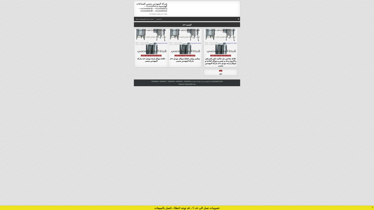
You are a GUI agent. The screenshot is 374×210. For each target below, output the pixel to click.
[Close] (372, 207)
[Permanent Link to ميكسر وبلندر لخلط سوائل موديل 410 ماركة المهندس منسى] (185, 41)
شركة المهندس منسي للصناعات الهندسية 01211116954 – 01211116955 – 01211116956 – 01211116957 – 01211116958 (151, 7)
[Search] (238, 19)
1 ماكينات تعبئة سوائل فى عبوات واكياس (221, 55)
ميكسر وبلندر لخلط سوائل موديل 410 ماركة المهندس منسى (185, 59)
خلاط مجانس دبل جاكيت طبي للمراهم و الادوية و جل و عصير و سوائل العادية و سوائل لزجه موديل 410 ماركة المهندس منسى (220, 62)
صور (221, 71)
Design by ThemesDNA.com (187, 84)
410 (220, 73)
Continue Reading (220, 52)
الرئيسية (159, 19)
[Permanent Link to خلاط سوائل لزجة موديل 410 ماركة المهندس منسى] (151, 41)
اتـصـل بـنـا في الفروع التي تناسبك (144, 19)
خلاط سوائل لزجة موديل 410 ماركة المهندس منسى (151, 59)
